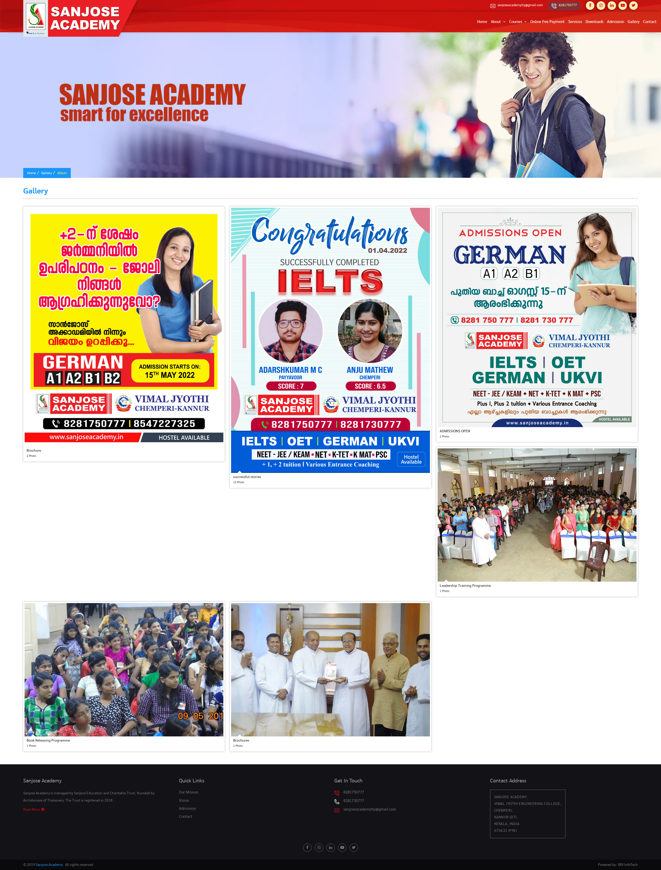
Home (482, 22)
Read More (32, 809)
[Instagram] (601, 5)
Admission (615, 22)
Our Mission (188, 792)
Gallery (634, 22)
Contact (650, 22)
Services (575, 22)
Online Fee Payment (547, 22)
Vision (184, 801)
